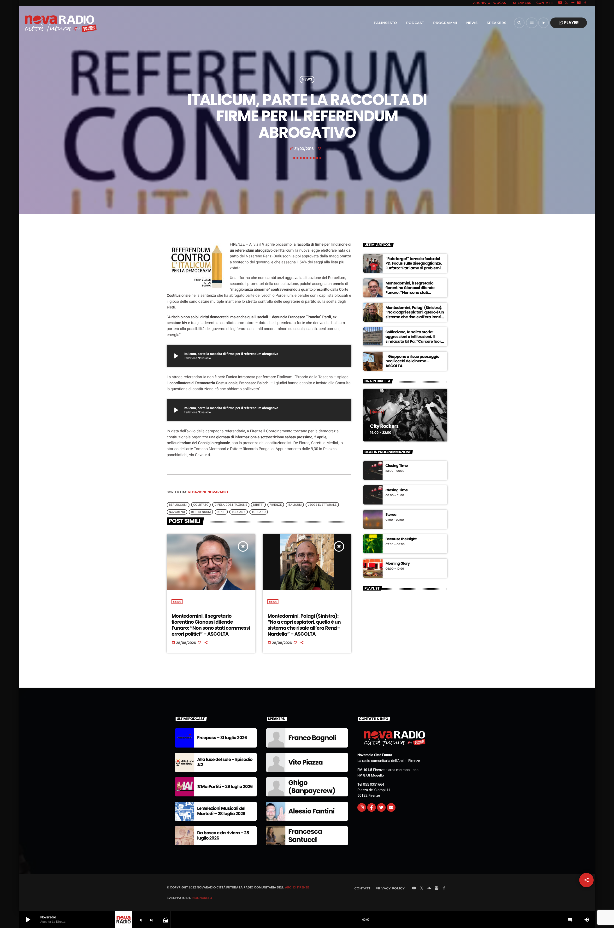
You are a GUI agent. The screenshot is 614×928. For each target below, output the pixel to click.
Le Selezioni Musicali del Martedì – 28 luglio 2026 (221, 811)
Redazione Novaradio (208, 492)
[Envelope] (391, 807)
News (307, 79)
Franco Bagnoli (312, 737)
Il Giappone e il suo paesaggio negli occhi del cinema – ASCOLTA (412, 361)
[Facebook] (585, 3)
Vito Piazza (305, 762)
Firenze (276, 504)
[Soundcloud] (573, 3)
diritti (258, 504)
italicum (295, 504)
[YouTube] (560, 3)
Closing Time (396, 466)
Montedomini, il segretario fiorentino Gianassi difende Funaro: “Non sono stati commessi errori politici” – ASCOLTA (210, 625)
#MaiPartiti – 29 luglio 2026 (225, 787)
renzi (221, 512)
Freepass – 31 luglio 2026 (222, 738)
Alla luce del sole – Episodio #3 (225, 762)
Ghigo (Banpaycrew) (311, 786)
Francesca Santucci (305, 835)
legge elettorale (322, 504)
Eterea (390, 515)
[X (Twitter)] (566, 3)
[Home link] (50, 23)
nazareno (177, 512)
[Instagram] (579, 3)
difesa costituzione (230, 504)
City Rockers (384, 426)
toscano (259, 512)
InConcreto (201, 898)
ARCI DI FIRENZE (297, 887)
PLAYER (568, 22)
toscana (238, 512)
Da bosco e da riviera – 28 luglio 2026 (223, 835)
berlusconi (178, 504)
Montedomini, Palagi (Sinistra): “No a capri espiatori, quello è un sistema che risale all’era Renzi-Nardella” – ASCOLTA (304, 625)
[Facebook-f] (371, 807)
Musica (377, 412)
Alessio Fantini (311, 811)
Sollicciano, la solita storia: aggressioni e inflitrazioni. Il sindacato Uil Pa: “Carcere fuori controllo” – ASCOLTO (413, 339)
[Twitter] (381, 807)
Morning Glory (397, 564)
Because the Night (401, 539)
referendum (201, 512)
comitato (200, 504)
